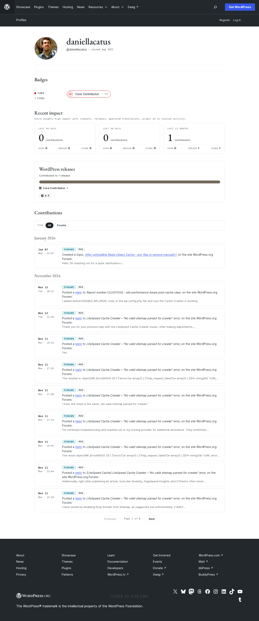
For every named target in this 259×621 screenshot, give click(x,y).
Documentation (117, 561)
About (20, 555)
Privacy (21, 574)
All (49, 225)
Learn (111, 555)
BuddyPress (208, 574)
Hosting (21, 568)
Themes (67, 561)
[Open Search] (215, 7)
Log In (237, 20)
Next (152, 518)
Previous (110, 518)
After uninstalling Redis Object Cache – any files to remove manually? (130, 254)
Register (225, 20)
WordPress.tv (118, 574)
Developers (115, 568)
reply (78, 292)
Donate (159, 568)
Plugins (66, 568)
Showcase (69, 555)
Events (157, 561)
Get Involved (161, 555)
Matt (203, 561)
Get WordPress (240, 7)
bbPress (206, 568)
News (20, 561)
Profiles (21, 20)
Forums (61, 225)
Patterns (67, 574)
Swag (158, 574)
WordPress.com (211, 555)
